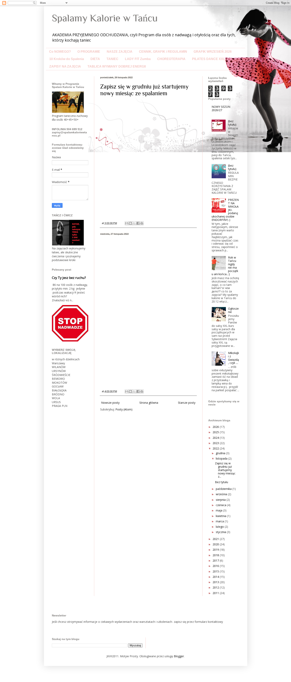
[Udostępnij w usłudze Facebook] (138, 223)
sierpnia (221, 500)
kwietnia (221, 516)
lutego (220, 526)
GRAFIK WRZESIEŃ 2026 (213, 51)
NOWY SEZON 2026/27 (221, 108)
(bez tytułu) (232, 122)
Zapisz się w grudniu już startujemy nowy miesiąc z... (225, 469)
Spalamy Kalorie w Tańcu (105, 18)
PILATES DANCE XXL (208, 59)
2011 (216, 593)
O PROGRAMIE (88, 51)
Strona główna (148, 402)
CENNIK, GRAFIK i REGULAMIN (163, 51)
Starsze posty (186, 402)
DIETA (95, 59)
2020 (216, 544)
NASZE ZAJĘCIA (119, 51)
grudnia (221, 453)
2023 (216, 443)
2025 (216, 432)
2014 (216, 577)
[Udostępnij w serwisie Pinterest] (142, 223)
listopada (222, 458)
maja (219, 510)
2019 (216, 549)
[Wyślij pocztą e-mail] (127, 223)
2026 (216, 427)
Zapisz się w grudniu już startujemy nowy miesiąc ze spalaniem (144, 90)
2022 (216, 448)
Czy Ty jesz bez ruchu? (69, 278)
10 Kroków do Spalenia (66, 59)
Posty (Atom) (123, 409)
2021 (216, 539)
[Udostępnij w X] (134, 223)
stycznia (221, 532)
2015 (216, 571)
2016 (216, 566)
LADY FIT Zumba (138, 59)
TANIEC (112, 59)
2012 (216, 587)
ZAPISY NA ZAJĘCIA (65, 66)
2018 (216, 555)
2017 (216, 560)
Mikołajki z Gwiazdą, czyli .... (233, 358)
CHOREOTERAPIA (171, 59)
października (224, 489)
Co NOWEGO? (60, 51)
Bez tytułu (221, 482)
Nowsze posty (110, 402)
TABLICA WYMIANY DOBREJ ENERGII (116, 66)
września (222, 494)
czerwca (221, 505)
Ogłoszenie (233, 310)
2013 (216, 582)
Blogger (179, 656)
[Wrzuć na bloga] (130, 223)
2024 (216, 438)
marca (220, 521)
